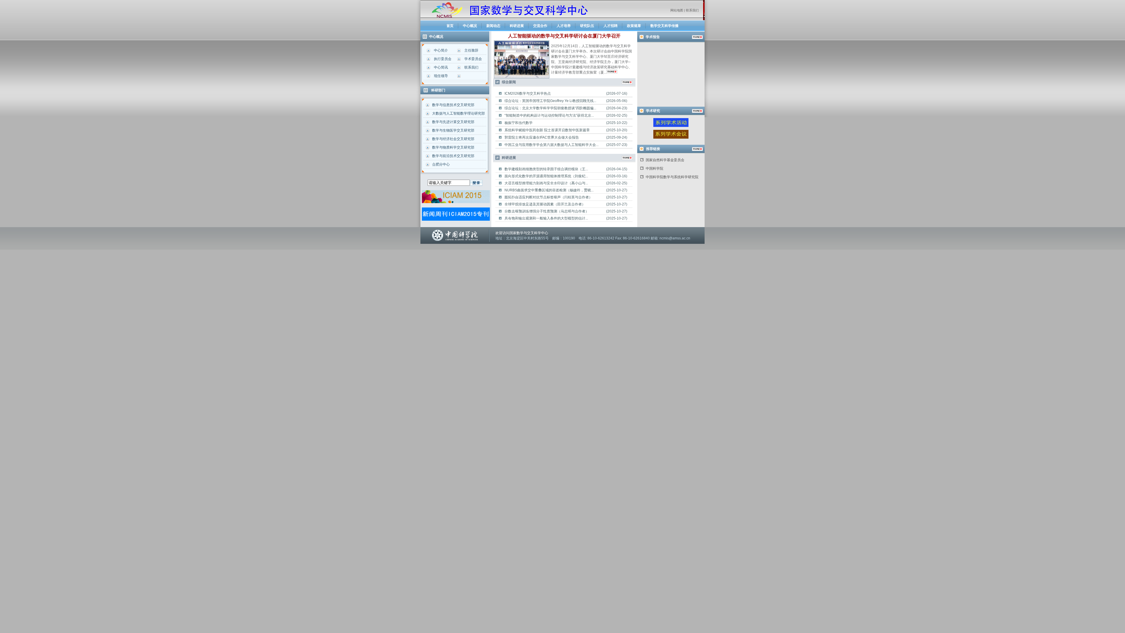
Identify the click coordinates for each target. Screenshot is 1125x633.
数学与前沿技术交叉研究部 (453, 156)
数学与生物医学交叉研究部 (453, 130)
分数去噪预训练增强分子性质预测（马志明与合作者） (546, 211)
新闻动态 (493, 26)
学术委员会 (473, 59)
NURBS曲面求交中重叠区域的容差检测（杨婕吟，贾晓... (549, 190)
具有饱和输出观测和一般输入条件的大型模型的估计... (546, 218)
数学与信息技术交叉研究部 (453, 105)
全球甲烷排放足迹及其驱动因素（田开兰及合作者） (544, 204)
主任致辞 (471, 50)
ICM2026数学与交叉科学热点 (527, 93)
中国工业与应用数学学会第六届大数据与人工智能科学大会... (551, 145)
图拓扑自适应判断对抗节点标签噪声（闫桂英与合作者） (548, 197)
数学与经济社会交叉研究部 (453, 139)
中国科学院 (654, 168)
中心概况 (470, 26)
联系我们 (692, 10)
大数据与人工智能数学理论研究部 (458, 113)
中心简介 (441, 50)
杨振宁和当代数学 (518, 123)
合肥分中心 (441, 164)
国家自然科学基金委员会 (665, 160)
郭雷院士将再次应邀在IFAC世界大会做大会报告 (541, 137)
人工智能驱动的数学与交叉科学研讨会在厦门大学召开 (564, 35)
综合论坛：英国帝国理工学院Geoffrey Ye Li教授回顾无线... (550, 101)
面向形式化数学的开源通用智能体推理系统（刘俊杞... (546, 176)
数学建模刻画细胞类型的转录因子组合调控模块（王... (546, 169)
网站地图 (676, 10)
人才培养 (564, 26)
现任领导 (441, 76)
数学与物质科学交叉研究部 (453, 147)
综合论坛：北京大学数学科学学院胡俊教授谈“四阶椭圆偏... (550, 108)
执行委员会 (442, 59)
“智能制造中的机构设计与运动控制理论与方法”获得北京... (549, 115)
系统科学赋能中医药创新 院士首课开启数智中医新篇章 (547, 130)
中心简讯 (441, 67)
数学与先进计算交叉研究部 (453, 122)
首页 (450, 26)
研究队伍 (587, 26)
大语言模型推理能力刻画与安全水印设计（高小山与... (546, 183)
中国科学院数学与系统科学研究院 (672, 177)
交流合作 (540, 26)
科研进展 (517, 26)
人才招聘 (611, 26)
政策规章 (634, 26)
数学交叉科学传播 (664, 26)
